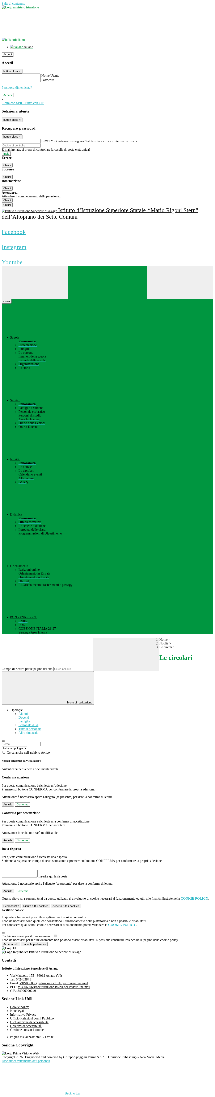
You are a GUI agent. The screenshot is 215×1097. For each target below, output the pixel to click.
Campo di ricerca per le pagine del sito (27, 669)
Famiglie (24, 721)
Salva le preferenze (34, 944)
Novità (163, 643)
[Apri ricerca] (180, 282)
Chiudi (7, 165)
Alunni (23, 713)
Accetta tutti (65, 906)
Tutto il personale (29, 729)
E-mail (45, 141)
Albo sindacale (28, 732)
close (6, 301)
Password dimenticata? (17, 87)
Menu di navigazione (79, 702)
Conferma (22, 804)
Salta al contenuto (13, 3)
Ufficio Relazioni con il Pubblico (32, 1018)
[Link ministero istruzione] (20, 7)
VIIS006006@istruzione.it (54, 983)
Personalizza (11, 906)
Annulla (7, 804)
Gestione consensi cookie (27, 1029)
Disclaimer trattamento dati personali (26, 1061)
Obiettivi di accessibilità (26, 1026)
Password (47, 80)
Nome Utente (50, 75)
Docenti (23, 717)
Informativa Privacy (23, 1014)
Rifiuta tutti (35, 906)
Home (163, 639)
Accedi (7, 54)
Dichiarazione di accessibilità (29, 1022)
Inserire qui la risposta (52, 876)
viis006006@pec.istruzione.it (54, 987)
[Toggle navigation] (35, 282)
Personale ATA (28, 725)
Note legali (17, 1011)
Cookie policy (19, 1007)
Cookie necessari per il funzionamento (27, 936)
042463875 (23, 979)
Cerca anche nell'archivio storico (28, 752)
